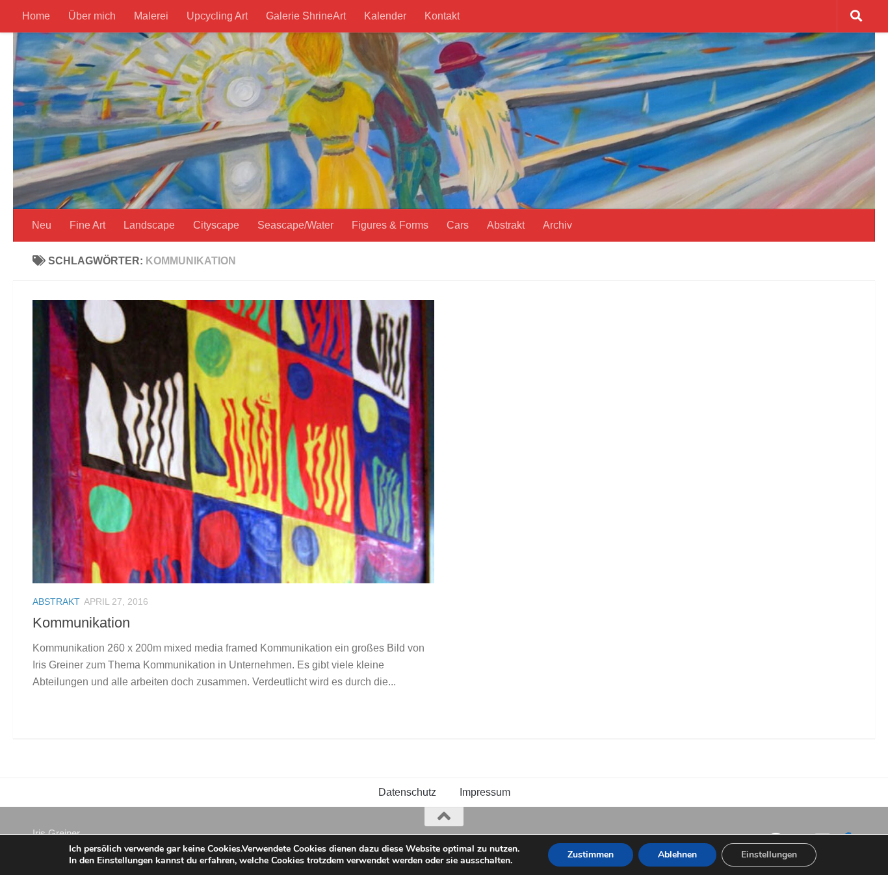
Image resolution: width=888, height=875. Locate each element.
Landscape (149, 225)
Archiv (557, 225)
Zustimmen (591, 854)
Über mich (92, 15)
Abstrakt (506, 225)
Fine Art (87, 225)
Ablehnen (677, 854)
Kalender (385, 15)
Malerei (151, 15)
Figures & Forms (390, 225)
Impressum (485, 792)
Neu (41, 225)
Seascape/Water (295, 225)
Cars (458, 225)
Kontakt (442, 15)
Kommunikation (81, 623)
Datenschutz (407, 792)
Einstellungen (769, 854)
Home (36, 15)
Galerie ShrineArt (306, 15)
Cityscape (216, 225)
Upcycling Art (217, 15)
